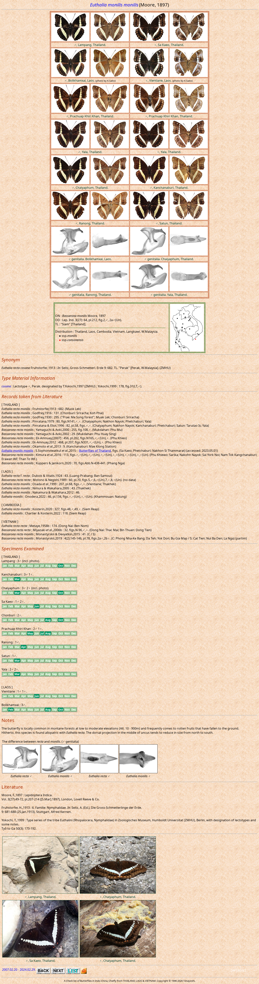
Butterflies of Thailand (95, 451)
